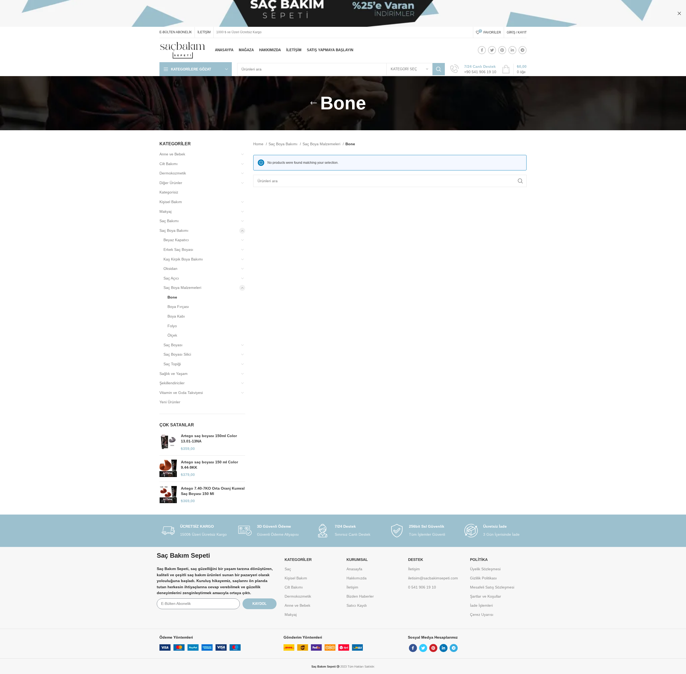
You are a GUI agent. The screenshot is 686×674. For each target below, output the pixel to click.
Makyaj (165, 211)
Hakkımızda (356, 578)
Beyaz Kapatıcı (176, 240)
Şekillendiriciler (172, 383)
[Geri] (313, 103)
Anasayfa (354, 569)
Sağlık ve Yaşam (173, 373)
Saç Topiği (172, 364)
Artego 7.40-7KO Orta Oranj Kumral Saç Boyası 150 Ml (213, 491)
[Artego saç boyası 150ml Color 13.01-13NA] (168, 442)
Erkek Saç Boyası (178, 249)
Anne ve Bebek (172, 154)
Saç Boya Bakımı (173, 230)
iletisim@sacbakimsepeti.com (433, 578)
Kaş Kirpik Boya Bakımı (183, 259)
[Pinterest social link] (502, 50)
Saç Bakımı (169, 221)
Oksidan (170, 268)
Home (258, 144)
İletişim (352, 587)
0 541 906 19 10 (422, 587)
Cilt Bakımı (168, 164)
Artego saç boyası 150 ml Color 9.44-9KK (209, 465)
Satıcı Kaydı (356, 605)
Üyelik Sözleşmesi (485, 569)
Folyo (172, 326)
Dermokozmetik (172, 173)
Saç (288, 569)
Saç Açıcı (171, 278)
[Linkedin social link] (512, 50)
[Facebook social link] (482, 50)
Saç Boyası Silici (177, 354)
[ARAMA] (439, 69)
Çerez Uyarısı (481, 614)
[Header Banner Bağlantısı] (335, 13)
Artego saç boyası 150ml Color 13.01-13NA (209, 438)
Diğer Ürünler (170, 183)
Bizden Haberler (360, 596)
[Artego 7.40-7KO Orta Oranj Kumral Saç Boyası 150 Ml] (168, 495)
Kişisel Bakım (170, 202)
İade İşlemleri (481, 605)
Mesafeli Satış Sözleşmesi (492, 587)
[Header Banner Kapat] (679, 13)
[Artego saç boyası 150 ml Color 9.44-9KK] (168, 469)
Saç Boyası (172, 345)
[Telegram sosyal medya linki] (523, 50)
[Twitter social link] (492, 50)
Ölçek (172, 335)
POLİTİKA (479, 559)
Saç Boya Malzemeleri (182, 287)
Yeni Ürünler (169, 402)
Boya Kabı (176, 316)
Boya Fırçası (178, 306)
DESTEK (415, 559)
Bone (172, 297)
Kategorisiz (168, 192)
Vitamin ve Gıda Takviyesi (181, 392)
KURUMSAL (357, 559)
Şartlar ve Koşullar (485, 596)
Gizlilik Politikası (483, 578)
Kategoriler (298, 559)
